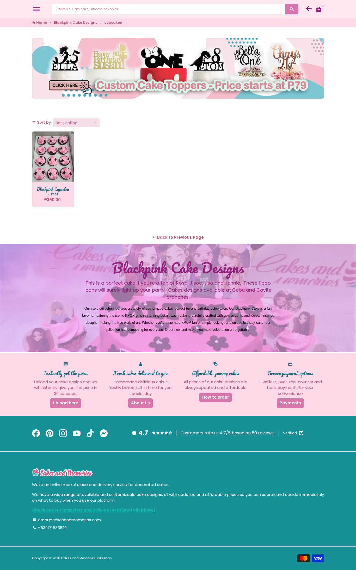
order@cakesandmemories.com (67, 520)
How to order (215, 397)
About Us (140, 403)
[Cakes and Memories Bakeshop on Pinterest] (49, 433)
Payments (290, 403)
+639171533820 (50, 527)
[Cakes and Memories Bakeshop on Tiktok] (90, 433)
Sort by (41, 122)
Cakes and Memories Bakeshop (86, 558)
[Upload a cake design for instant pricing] (178, 68)
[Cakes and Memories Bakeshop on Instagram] (63, 433)
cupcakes (113, 22)
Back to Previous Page (178, 237)
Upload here (65, 403)
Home (39, 22)
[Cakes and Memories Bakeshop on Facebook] (36, 433)
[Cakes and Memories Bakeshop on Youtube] (77, 433)
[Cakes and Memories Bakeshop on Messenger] (104, 433)
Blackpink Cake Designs (75, 22)
